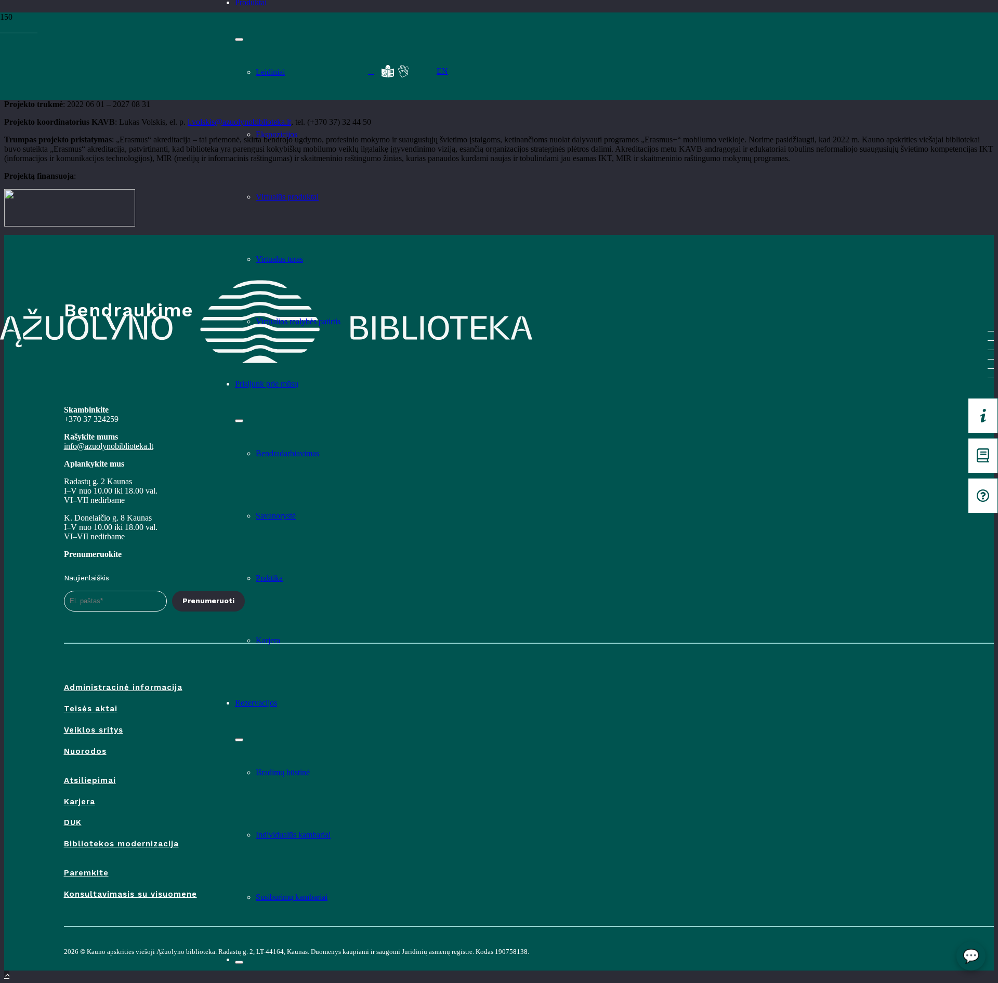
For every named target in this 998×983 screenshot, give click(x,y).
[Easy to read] (387, 71)
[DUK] (983, 495)
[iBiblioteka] (983, 455)
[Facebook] (3, 29)
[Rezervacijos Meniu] (239, 739)
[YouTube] (9, 29)
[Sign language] (403, 71)
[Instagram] (22, 29)
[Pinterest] (34, 29)
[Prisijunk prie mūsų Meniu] (239, 420)
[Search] (371, 71)
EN (442, 71)
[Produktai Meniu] (239, 39)
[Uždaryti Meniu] (239, 962)
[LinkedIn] (28, 29)
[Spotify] (15, 29)
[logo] (107, 69)
